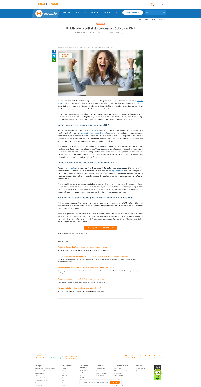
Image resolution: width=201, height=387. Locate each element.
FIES (85, 12)
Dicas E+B (99, 366)
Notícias (64, 375)
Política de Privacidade (101, 382)
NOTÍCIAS (95, 12)
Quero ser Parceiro (141, 371)
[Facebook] (54, 52)
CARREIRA (66, 12)
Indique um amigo (119, 385)
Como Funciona (118, 375)
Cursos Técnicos (39, 373)
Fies (63, 373)
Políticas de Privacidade (120, 371)
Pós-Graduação (39, 385)
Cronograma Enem (101, 373)
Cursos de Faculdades (41, 371)
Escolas (37, 375)
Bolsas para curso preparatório (100, 228)
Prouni (64, 378)
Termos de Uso (118, 373)
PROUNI (107, 12)
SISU (116, 12)
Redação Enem (100, 375)
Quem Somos (117, 368)
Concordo (115, 382)
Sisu (81, 375)
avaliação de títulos (116, 171)
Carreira (64, 368)
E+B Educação (67, 366)
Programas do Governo (84, 367)
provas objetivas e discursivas (91, 133)
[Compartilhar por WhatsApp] (54, 60)
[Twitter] (54, 56)
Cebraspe (94, 130)
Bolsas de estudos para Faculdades (45, 368)
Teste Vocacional (100, 368)
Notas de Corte (84, 370)
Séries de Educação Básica (42, 378)
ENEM (77, 12)
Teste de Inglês (100, 371)
